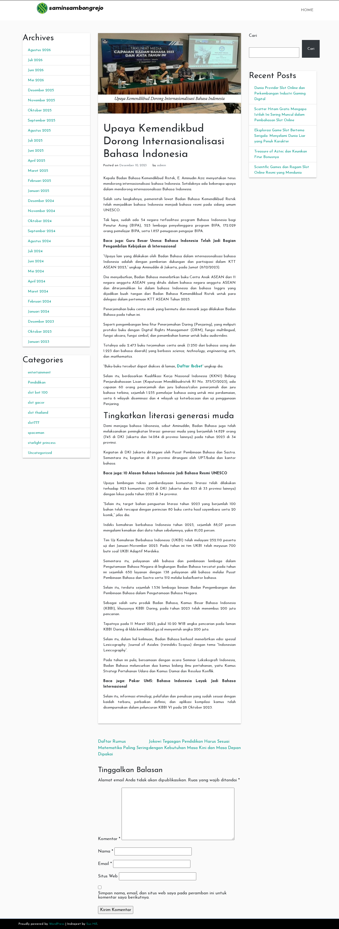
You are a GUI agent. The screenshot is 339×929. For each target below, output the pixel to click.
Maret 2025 (38, 171)
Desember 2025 (41, 90)
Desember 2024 (41, 201)
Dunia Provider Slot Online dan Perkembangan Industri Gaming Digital (280, 93)
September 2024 (41, 231)
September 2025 (41, 121)
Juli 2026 (35, 60)
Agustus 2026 (39, 50)
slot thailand (38, 413)
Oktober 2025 (40, 110)
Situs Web (108, 876)
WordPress (56, 924)
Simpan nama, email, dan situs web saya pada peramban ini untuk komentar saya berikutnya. (162, 895)
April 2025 (36, 161)
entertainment (39, 373)
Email (105, 864)
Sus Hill (91, 924)
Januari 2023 (38, 342)
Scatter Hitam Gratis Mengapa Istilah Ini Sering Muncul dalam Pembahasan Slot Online (280, 114)
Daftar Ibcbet (189, 366)
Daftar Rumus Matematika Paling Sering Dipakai (123, 747)
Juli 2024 (35, 251)
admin (161, 165)
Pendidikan (37, 383)
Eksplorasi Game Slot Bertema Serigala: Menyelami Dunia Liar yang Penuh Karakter (279, 135)
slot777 (33, 423)
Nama (105, 851)
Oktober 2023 (40, 332)
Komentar (109, 839)
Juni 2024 (36, 261)
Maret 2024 (38, 292)
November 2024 (41, 211)
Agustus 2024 (39, 241)
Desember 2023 (41, 322)
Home (307, 10)
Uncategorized (40, 453)
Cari (253, 36)
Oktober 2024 (40, 221)
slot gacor (36, 403)
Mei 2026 (36, 80)
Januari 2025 (38, 191)
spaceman (36, 433)
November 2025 (41, 100)
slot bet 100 (38, 393)
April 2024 (36, 281)
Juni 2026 (36, 70)
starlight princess (42, 443)
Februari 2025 (39, 181)
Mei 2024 (36, 271)
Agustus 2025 (39, 131)
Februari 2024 (39, 302)
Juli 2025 (35, 141)
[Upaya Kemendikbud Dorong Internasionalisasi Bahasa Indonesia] (169, 73)
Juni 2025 (36, 151)
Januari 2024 (38, 312)
